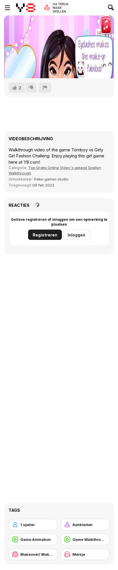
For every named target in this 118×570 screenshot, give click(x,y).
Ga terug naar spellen (60, 8)
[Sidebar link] (7, 7)
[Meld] (45, 88)
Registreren (45, 234)
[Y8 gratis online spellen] (25, 7)
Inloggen (76, 234)
